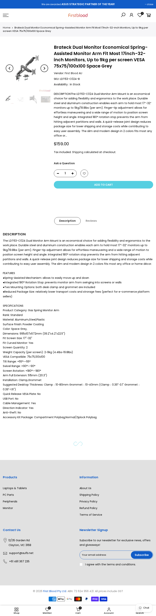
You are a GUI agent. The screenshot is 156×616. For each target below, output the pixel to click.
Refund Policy (88, 508)
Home (6, 27)
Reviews (91, 221)
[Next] (44, 68)
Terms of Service (91, 515)
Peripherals (10, 501)
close (150, 4)
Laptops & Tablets (15, 488)
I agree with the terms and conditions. (110, 564)
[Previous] (9, 68)
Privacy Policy (88, 501)
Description (67, 221)
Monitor (8, 508)
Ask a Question (64, 163)
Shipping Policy (89, 495)
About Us (85, 488)
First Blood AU (73, 73)
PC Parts (8, 495)
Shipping (77, 152)
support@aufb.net (21, 553)
